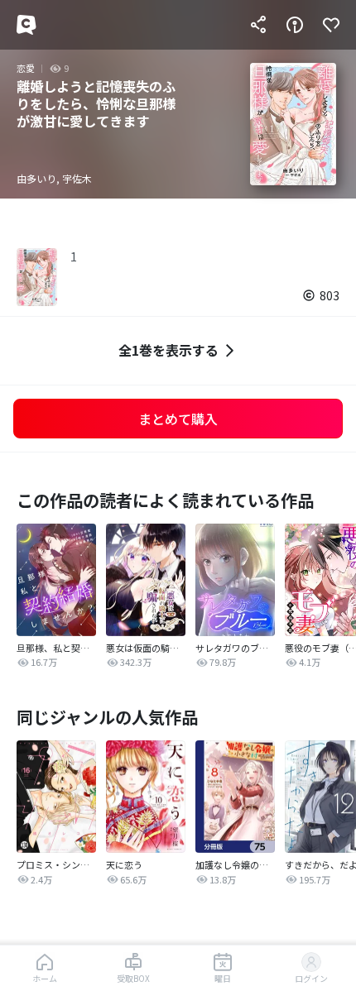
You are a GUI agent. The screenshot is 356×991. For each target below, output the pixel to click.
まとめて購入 (178, 418)
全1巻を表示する (168, 350)
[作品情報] (294, 25)
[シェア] (258, 25)
